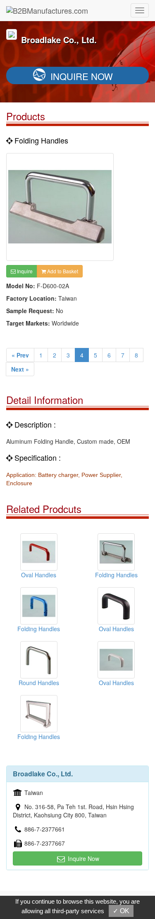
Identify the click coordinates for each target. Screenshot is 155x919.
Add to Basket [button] (62, 271)
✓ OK (121, 910)
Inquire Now (81, 76)
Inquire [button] (24, 271)
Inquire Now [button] (82, 858)
